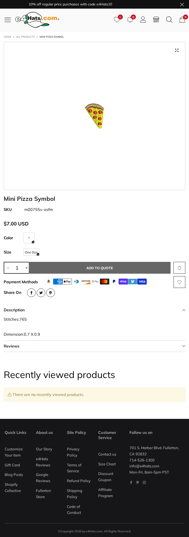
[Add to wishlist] (179, 282)
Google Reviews (43, 477)
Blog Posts (14, 474)
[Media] (177, 50)
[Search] (169, 19)
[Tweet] (41, 292)
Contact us (107, 454)
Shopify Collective (13, 487)
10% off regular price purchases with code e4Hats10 (66, 4)
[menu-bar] (9, 20)
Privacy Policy (73, 452)
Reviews (11, 346)
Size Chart (107, 464)
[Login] (143, 19)
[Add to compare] (179, 268)
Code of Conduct (74, 509)
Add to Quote (99, 268)
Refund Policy (79, 480)
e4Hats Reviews (43, 462)
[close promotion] (182, 4)
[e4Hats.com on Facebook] (131, 482)
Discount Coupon (105, 476)
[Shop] (156, 19)
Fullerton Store (43, 493)
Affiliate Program (105, 492)
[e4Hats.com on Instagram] (144, 482)
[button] (8, 267)
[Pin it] (50, 292)
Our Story (44, 449)
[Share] (31, 292)
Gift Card (12, 465)
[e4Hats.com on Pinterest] (138, 482)
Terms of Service (74, 468)
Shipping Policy (74, 493)
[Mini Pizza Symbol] (94, 116)
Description (14, 309)
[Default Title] (28, 237)
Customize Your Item (14, 452)
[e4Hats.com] (62, 20)
